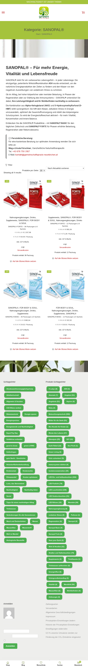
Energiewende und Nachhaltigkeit (19, 427)
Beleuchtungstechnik (59, 414)
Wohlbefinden (74, 591)
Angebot (70, 395)
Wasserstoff (27, 528)
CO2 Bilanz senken (13, 408)
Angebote (54, 401)
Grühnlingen (11, 452)
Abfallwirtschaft (12, 395)
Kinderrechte (28, 471)
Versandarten (51, 608)
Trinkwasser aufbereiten (59, 565)
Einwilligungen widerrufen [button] (56, 629)
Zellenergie (54, 597)
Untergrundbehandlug (59, 578)
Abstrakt (53, 395)
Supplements (11, 220)
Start (38, 34)
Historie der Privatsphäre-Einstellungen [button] (62, 625)
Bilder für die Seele (58, 420)
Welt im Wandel (12, 534)
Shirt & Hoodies (56, 546)
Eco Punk (73, 446)
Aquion (70, 401)
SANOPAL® (23, 220)
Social (8, 496)
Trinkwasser (11, 509)
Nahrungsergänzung (58, 509)
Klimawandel (11, 477)
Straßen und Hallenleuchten (61, 553)
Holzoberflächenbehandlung (17, 464)
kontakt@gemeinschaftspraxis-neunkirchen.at (36, 155)
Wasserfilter (11, 528)
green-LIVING (29, 446)
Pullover (75, 515)
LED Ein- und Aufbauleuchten (62, 477)
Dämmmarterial (12, 414)
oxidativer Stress (56, 515)
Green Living (55, 452)
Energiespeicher (12, 420)
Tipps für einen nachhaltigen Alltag (20, 502)
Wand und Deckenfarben (16, 521)
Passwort (7, 636)
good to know (11, 446)
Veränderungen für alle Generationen (20, 515)
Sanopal (72, 521)
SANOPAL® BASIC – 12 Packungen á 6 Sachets (65, 317)
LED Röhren (55, 502)
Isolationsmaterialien (59, 471)
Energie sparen (30, 414)
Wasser (35, 521)
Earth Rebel (55, 446)
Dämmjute (54, 439)
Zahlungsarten (52, 604)
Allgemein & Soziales (14, 401)
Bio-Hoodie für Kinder (58, 427)
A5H (67, 389)
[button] (40, 181)
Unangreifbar (55, 572)
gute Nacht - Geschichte (15, 458)
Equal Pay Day (12, 433)
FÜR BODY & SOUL (28, 308)
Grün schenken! (56, 458)
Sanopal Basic (55, 528)
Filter (10, 165)
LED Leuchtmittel (58, 490)
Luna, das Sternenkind (15, 483)
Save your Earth (56, 540)
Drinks (33, 217)
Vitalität (53, 584)
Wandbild (69, 584)
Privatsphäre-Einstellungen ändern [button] (60, 621)
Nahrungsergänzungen (19, 217)
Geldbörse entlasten (14, 439)
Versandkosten (23, 250)
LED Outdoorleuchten (59, 496)
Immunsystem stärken (58, 464)
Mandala (73, 502)
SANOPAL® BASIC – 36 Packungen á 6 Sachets (22, 317)
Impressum (50, 616)
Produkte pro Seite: (30, 170)
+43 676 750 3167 (21, 151)
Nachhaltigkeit (12, 490)
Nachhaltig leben (31, 490)
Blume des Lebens (58, 433)
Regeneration (55, 521)
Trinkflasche (74, 559)
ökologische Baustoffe (15, 540)
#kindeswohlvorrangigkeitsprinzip (19, 389)
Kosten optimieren (30, 477)
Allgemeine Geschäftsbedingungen (60, 612)
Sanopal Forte (55, 534)
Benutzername (9, 628)
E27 (70, 439)
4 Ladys (53, 389)
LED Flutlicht (55, 483)
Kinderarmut (11, 471)
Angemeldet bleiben (14, 640)
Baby (52, 408)
